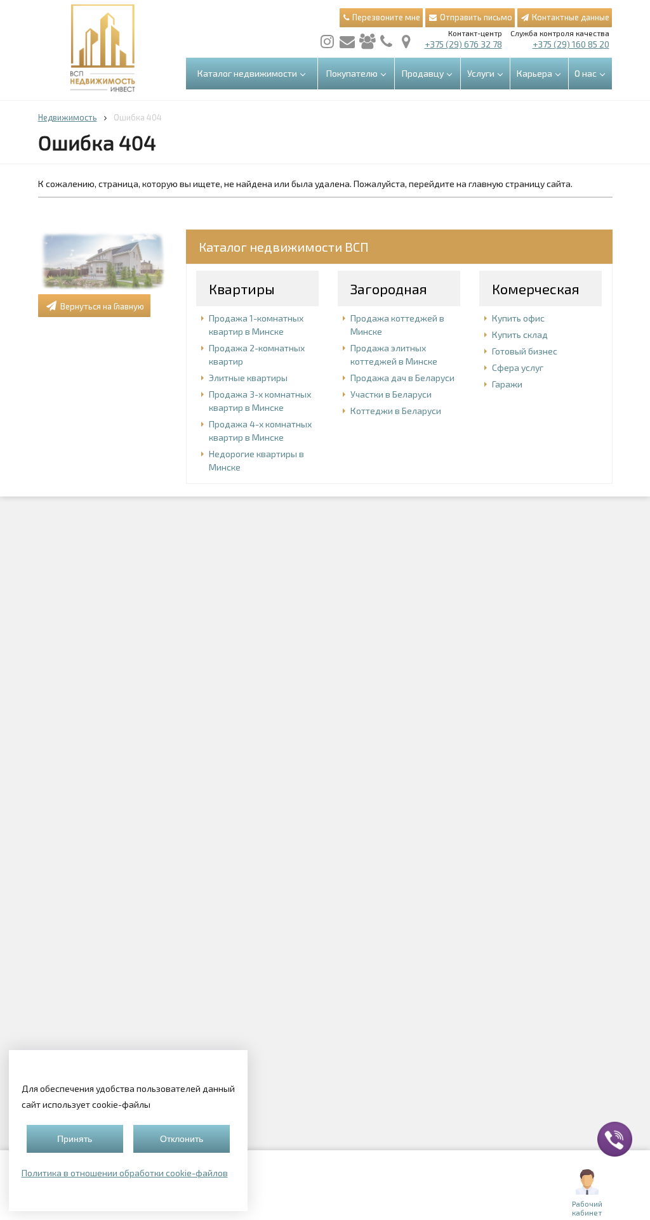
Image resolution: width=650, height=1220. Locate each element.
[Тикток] (367, 41)
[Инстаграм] (327, 41)
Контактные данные (569, 17)
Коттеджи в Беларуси (395, 410)
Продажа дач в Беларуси (402, 377)
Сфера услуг (517, 367)
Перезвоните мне (385, 17)
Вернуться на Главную (101, 306)
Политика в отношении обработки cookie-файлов (125, 1172)
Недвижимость (67, 117)
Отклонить (181, 1139)
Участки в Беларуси (391, 394)
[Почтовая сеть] (347, 41)
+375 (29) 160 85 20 (571, 44)
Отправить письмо (475, 17)
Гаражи (507, 384)
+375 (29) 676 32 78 (463, 44)
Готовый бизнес (524, 351)
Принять (74, 1139)
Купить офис (518, 318)
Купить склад (520, 334)
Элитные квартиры (248, 377)
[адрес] (406, 41)
